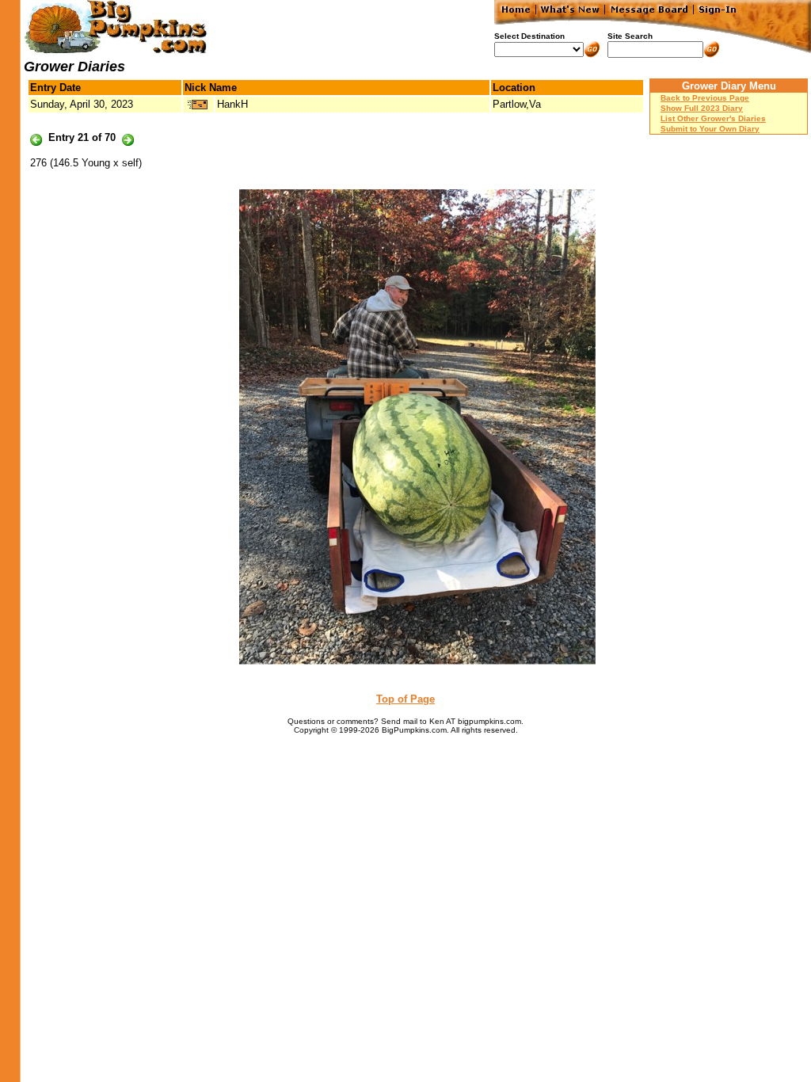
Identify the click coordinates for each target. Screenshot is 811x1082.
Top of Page (405, 699)
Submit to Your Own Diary (710, 128)
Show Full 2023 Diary (702, 108)
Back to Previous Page (705, 97)
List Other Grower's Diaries (713, 118)
